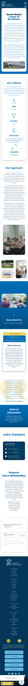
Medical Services (14, 337)
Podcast (14, 614)
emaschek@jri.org (13, 452)
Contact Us (14, 634)
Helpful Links (14, 600)
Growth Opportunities (14, 607)
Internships (14, 605)
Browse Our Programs (14, 652)
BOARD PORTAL (14, 669)
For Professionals (14, 595)
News (14, 616)
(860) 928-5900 (12, 449)
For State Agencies (14, 596)
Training (14, 587)
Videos (14, 622)
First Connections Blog (14, 619)
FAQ (14, 630)
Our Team (14, 572)
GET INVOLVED (14, 656)
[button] (5, 239)
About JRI (14, 570)
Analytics (14, 584)
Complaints (14, 631)
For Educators (14, 598)
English (7, 683)
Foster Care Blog (14, 621)
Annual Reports (14, 575)
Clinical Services (14, 334)
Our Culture (14, 573)
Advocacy (14, 582)
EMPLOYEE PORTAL (14, 665)
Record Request (14, 633)
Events (14, 617)
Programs (14, 581)
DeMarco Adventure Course (14, 340)
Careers (14, 608)
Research (14, 586)
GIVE (14, 660)
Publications (14, 624)
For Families (14, 593)
